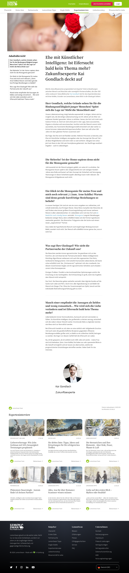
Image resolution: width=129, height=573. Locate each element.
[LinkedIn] (27, 567)
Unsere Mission (84, 4)
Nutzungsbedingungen (103, 558)
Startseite (71, 4)
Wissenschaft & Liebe (55, 555)
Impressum (99, 538)
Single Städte (53, 545)
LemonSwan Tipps (54, 541)
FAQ (73, 548)
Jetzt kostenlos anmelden (102, 4)
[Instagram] (21, 567)
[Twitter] (11, 567)
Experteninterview (54, 548)
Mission (74, 531)
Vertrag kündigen (101, 545)
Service (74, 545)
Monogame (79, 215)
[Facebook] (16, 567)
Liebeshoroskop (54, 552)
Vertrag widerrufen (102, 548)
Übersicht (51, 531)
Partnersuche (53, 538)
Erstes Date (52, 534)
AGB (96, 555)
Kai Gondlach (74, 94)
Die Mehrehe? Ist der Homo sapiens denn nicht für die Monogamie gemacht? (24, 71)
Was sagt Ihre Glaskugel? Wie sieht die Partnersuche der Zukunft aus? (24, 88)
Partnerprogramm (101, 534)
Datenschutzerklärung (103, 552)
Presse (74, 538)
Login (118, 4)
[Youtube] (33, 567)
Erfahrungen (76, 534)
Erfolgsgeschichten (79, 541)
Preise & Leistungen (102, 541)
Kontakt (98, 531)
